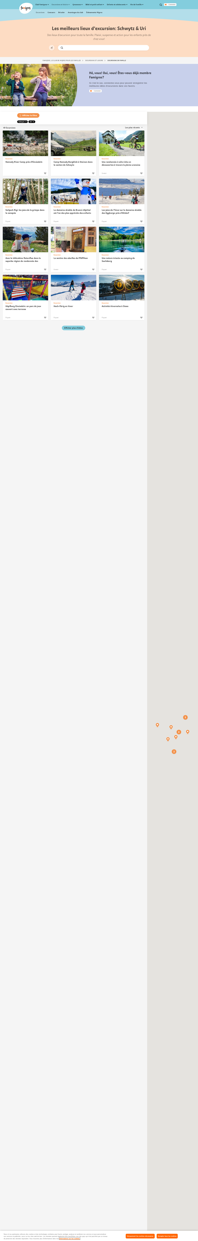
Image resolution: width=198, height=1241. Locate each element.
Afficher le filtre (29, 115)
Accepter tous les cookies (167, 1236)
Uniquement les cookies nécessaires (140, 1236)
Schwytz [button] (22, 122)
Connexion (172, 4)
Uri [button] (31, 122)
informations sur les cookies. (69, 1239)
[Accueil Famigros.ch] (26, 8)
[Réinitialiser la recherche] (145, 47)
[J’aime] (45, 173)
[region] (99, 1236)
